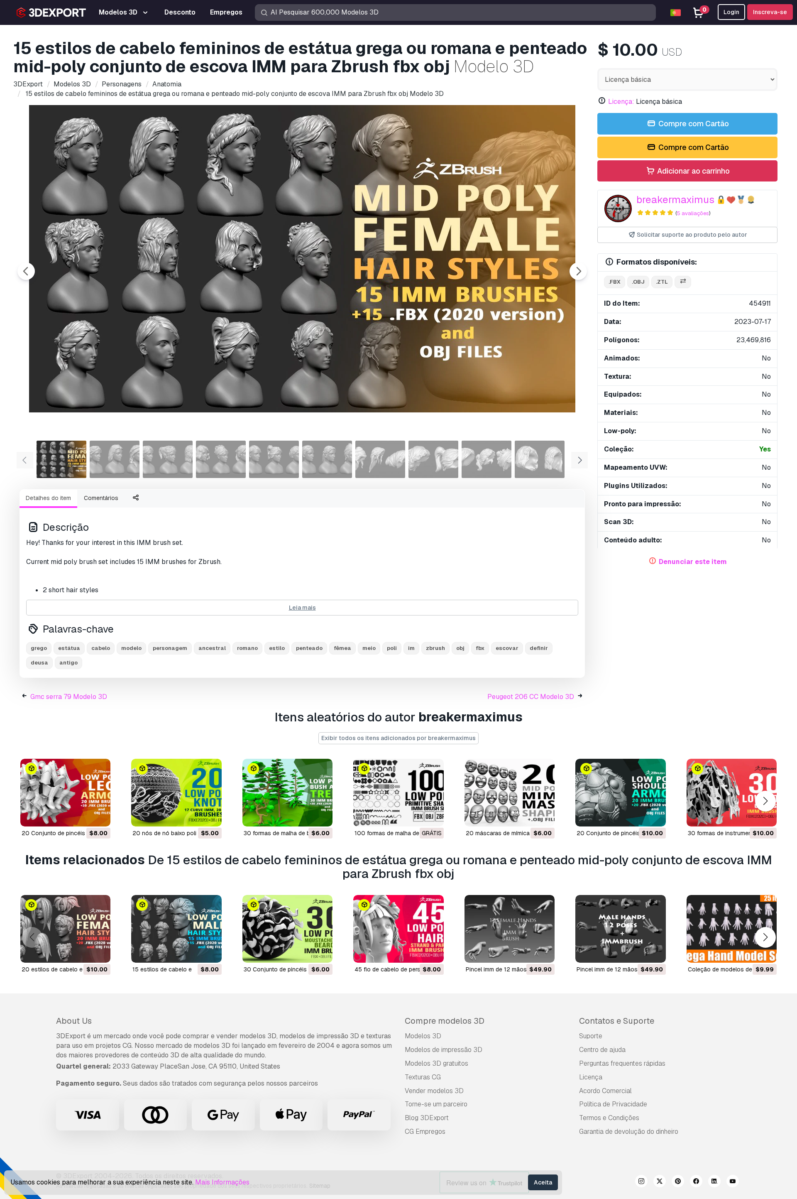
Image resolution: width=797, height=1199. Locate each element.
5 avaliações (693, 213)
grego (39, 648)
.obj (638, 281)
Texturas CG (423, 1077)
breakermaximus (675, 199)
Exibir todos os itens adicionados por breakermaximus (398, 738)
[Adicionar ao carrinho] (81, 815)
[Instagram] (641, 1182)
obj (460, 648)
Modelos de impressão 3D (443, 1049)
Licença (590, 1077)
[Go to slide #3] (168, 459)
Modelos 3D (423, 1036)
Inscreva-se (770, 12)
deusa (39, 662)
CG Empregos (425, 1131)
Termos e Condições (609, 1117)
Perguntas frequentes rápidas (622, 1063)
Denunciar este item (693, 561)
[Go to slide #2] (114, 459)
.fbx (615, 281)
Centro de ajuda (602, 1049)
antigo (68, 662)
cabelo (100, 648)
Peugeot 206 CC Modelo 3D (530, 696)
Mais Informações (222, 1182)
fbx (480, 648)
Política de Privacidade (613, 1104)
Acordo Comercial (605, 1090)
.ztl (662, 281)
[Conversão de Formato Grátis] (683, 282)
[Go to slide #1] (61, 459)
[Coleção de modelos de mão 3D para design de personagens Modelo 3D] (732, 929)
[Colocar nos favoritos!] (98, 815)
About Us (74, 1020)
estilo (277, 648)
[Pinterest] (678, 1182)
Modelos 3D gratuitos (436, 1063)
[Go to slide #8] (433, 459)
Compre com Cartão (693, 123)
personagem (170, 648)
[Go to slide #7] (380, 459)
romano (247, 648)
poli (392, 648)
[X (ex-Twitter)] (659, 1182)
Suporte (590, 1036)
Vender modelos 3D (434, 1090)
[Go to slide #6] (327, 459)
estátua (69, 648)
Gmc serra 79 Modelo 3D (68, 696)
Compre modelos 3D (444, 1020)
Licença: (621, 101)
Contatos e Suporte (616, 1020)
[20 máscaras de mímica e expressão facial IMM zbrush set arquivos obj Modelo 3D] (510, 792)
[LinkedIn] (714, 1182)
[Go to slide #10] (540, 459)
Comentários (101, 498)
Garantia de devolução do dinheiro (628, 1131)
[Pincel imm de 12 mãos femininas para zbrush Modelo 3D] (510, 929)
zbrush (435, 648)
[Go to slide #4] (221, 459)
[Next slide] (578, 271)
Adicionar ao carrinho (692, 171)
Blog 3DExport (427, 1117)
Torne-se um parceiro (436, 1104)
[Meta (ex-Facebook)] (696, 1182)
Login (731, 12)
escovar (507, 648)
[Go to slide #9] (486, 459)
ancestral (212, 648)
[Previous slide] (26, 271)
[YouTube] (732, 1182)
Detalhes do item (48, 498)
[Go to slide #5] (274, 459)
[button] (765, 801)
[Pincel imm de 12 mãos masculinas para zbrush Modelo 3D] (620, 929)
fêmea (342, 648)
